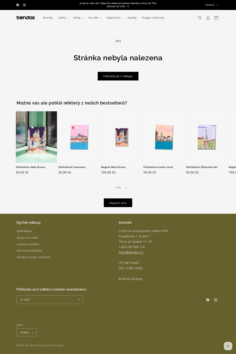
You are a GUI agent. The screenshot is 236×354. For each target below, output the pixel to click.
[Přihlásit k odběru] (79, 299)
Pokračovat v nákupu (118, 76)
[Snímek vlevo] (110, 188)
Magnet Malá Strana (113, 167)
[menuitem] (48, 18)
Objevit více (118, 203)
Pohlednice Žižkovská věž (201, 167)
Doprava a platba (28, 244)
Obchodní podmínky (29, 250)
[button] (200, 18)
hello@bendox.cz (131, 252)
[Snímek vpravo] (126, 188)
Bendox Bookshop (35, 345)
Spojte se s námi (27, 237)
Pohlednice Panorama (71, 167)
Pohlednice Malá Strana (30, 167)
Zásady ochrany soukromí (33, 257)
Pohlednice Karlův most (158, 167)
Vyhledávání (24, 231)
